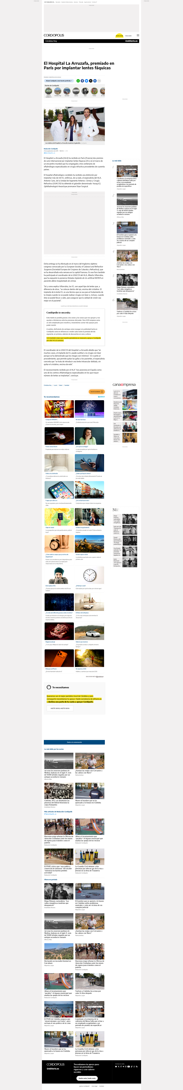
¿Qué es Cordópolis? (84, 1086)
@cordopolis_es (50, 153)
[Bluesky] (86, 81)
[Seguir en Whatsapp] (134, 1066)
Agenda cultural (87, 2)
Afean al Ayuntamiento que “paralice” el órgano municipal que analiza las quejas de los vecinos (89, 838)
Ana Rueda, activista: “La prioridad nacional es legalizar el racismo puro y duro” (117, 551)
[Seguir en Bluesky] (116, 1066)
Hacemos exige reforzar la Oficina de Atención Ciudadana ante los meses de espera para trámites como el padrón (58, 839)
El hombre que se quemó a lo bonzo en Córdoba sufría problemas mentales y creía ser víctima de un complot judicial (89, 904)
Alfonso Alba (48, 779)
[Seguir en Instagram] (125, 1066)
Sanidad (66, 385)
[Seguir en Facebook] (121, 1066)
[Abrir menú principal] (138, 35)
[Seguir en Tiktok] (132, 1066)
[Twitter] (90, 81)
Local (55, 385)
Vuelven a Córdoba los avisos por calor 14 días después (88, 992)
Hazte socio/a (119, 35)
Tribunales (81, 2)
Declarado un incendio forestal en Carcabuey (57, 962)
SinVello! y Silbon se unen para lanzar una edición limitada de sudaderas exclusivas (117, 438)
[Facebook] (82, 81)
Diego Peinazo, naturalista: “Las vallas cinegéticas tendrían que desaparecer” (56, 903)
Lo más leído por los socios (54, 749)
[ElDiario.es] (131, 41)
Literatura (76, 2)
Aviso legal (94, 1086)
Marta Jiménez (79, 775)
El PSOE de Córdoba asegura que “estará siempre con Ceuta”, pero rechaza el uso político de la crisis (57, 1021)
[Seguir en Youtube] (128, 1066)
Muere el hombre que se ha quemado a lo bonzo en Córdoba (88, 801)
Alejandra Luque (80, 805)
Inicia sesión (128, 35)
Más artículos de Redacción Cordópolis (58, 812)
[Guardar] (99, 81)
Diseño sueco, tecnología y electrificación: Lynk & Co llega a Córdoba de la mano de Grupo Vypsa (118, 416)
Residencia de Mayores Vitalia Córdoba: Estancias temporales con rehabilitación (118, 405)
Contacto (101, 1086)
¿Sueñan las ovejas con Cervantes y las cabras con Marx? (88, 771)
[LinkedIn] (95, 81)
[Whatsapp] (78, 81)
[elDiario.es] (57, 1068)
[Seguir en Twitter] (119, 1066)
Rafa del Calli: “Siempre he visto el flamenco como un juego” (117, 530)
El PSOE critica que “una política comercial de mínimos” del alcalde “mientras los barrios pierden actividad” (58, 869)
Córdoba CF (94, 2)
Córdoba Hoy (51, 41)
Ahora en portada (50, 879)
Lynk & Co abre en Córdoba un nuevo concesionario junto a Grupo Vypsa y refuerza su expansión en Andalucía (118, 394)
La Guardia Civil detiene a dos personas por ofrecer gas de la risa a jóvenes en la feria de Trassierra (89, 868)
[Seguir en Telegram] (123, 1066)
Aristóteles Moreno (49, 807)
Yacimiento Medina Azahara (67, 2)
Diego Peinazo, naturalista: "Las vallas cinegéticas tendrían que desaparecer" (126, 289)
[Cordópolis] (57, 1064)
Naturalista (58, 2)
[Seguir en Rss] (137, 1066)
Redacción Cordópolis (51, 149)
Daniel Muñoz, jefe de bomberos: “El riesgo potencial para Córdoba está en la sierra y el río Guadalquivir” (118, 541)
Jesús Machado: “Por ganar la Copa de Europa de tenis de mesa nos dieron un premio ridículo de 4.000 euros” (118, 562)
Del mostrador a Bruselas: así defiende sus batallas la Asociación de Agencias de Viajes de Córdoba (117, 427)
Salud (60, 385)
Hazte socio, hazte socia (60, 708)
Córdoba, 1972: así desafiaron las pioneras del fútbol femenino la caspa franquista (56, 802)
